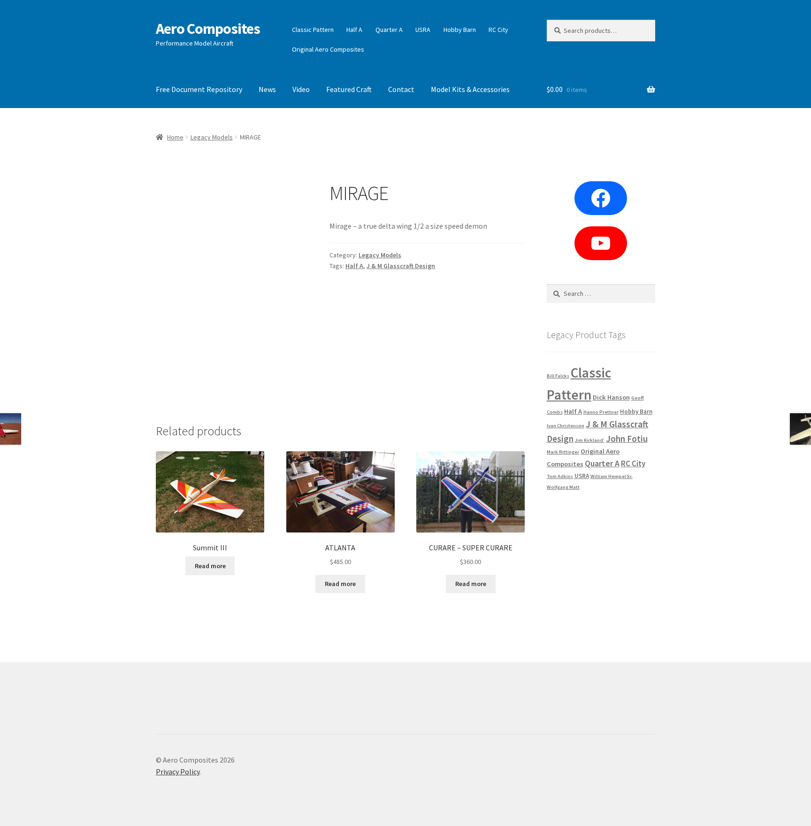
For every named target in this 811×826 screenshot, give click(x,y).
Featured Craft (349, 89)
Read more (210, 566)
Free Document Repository (199, 89)
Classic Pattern (313, 29)
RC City (498, 29)
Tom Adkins (560, 476)
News (267, 89)
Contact (401, 89)
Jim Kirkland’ (589, 440)
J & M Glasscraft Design (401, 266)
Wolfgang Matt (563, 487)
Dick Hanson (611, 397)
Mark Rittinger (563, 452)
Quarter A (389, 29)
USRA (422, 29)
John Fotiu (627, 438)
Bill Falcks (558, 376)
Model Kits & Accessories (470, 89)
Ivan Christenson (565, 426)
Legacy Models (212, 137)
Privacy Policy (177, 771)
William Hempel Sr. (611, 476)
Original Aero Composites (328, 49)
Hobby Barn (460, 29)
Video (301, 89)
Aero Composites (208, 28)
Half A (354, 29)
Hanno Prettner (601, 412)
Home (175, 137)
